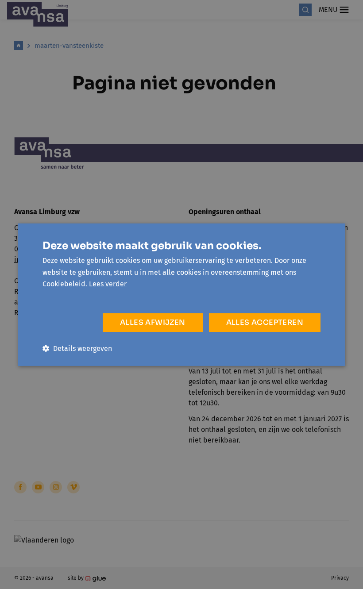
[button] (77, 348)
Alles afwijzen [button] (152, 322)
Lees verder (108, 284)
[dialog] (181, 294)
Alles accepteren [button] (264, 322)
